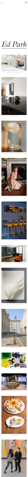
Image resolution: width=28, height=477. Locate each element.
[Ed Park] (1, 2)
